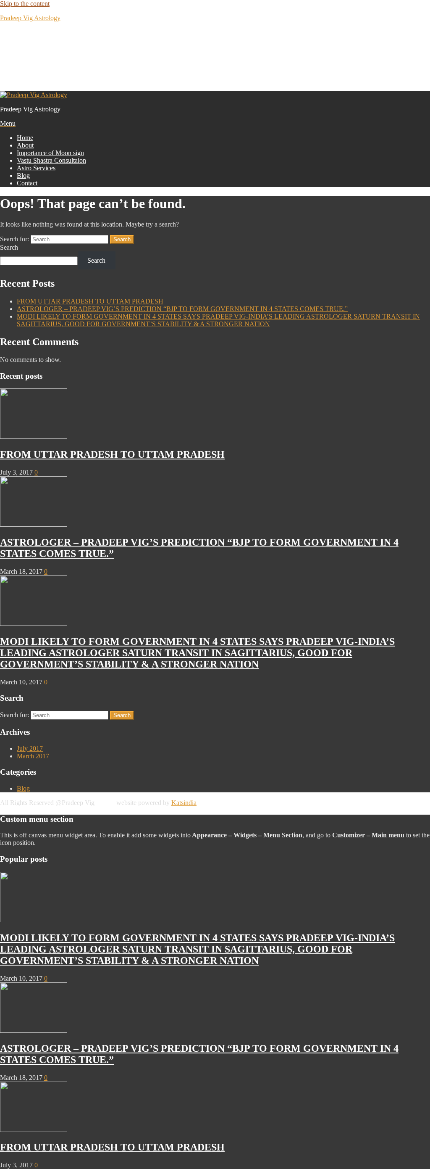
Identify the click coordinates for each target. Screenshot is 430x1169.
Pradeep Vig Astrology (30, 17)
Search (9, 247)
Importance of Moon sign (50, 152)
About (25, 145)
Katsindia (184, 802)
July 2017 (30, 748)
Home (25, 137)
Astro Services (36, 168)
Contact (27, 183)
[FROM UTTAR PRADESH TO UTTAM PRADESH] (33, 436)
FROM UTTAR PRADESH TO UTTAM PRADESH (90, 301)
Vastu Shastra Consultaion (51, 160)
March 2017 (33, 756)
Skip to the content (25, 3)
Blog (23, 175)
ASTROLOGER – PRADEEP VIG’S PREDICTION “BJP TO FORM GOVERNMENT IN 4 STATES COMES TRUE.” (182, 308)
